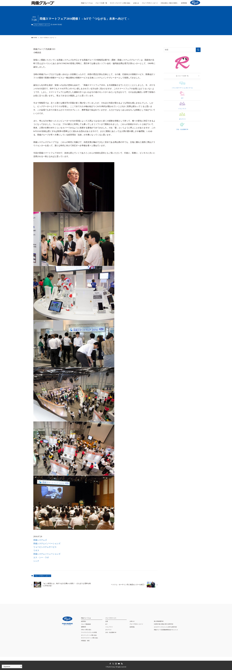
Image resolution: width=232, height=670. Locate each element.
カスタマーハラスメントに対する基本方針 (165, 627)
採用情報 (132, 627)
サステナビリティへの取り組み (89, 638)
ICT (106, 624)
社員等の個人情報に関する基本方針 (163, 624)
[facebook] (110, 664)
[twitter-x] (113, 664)
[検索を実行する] (198, 49)
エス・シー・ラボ (41, 557)
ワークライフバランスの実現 (89, 632)
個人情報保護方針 (159, 621)
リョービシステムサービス (45, 547)
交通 (106, 621)
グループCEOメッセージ (41, 24)
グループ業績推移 (86, 624)
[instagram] (116, 664)
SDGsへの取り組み (86, 629)
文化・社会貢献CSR (110, 632)
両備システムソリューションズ (46, 554)
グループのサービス (110, 618)
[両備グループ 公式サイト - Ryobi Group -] (42, 4)
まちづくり (108, 629)
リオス (36, 550)
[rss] (122, 664)
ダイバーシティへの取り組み (89, 635)
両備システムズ (40, 540)
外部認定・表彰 (85, 640)
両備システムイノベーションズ (46, 543)
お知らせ (132, 621)
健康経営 (83, 626)
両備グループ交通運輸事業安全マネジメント (166, 629)
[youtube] (119, 664)
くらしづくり (109, 626)
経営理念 (83, 621)
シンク (36, 561)
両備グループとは (86, 618)
